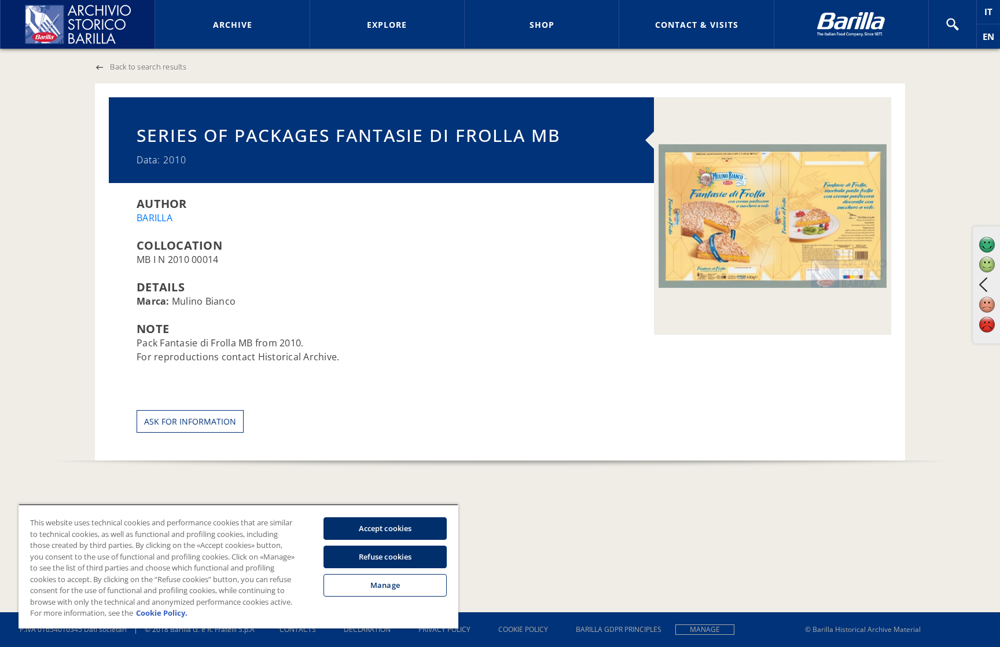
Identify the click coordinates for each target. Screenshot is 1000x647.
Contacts (298, 629)
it (992, 15)
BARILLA (154, 217)
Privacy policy (444, 629)
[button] (952, 24)
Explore (387, 24)
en (991, 40)
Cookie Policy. (162, 613)
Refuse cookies (385, 556)
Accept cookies (385, 528)
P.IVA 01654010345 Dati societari (73, 629)
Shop (542, 24)
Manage (705, 629)
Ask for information (190, 421)
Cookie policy (523, 629)
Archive (232, 24)
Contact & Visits (696, 24)
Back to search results (148, 66)
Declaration (367, 629)
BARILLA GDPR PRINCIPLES (618, 629)
